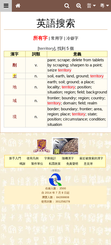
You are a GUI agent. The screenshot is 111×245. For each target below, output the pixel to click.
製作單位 (37, 163)
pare (51, 60)
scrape (63, 60)
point (97, 65)
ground (82, 76)
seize (52, 70)
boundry (69, 98)
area (98, 109)
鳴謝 (22, 163)
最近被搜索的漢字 (91, 158)
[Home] (18, 6)
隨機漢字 (68, 158)
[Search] (67, 6)
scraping (60, 65)
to (87, 65)
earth (60, 76)
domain (69, 103)
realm (92, 103)
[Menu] (6, 6)
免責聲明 (72, 163)
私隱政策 (55, 163)
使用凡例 (33, 158)
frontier (53, 98)
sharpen (77, 65)
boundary (69, 109)
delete (77, 60)
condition (97, 119)
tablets (98, 60)
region (69, 92)
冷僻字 (72, 38)
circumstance (75, 119)
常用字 (57, 38)
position (84, 87)
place (88, 82)
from (87, 60)
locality (53, 87)
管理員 (55, 170)
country (97, 98)
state (92, 114)
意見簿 (88, 163)
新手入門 (15, 158)
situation (54, 92)
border (53, 109)
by (49, 65)
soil (50, 76)
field (80, 92)
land (70, 76)
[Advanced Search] (79, 5)
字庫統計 (50, 158)
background (96, 92)
